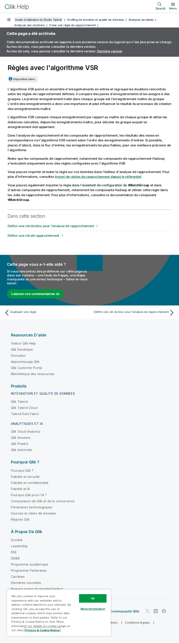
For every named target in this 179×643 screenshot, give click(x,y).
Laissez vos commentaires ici (35, 294)
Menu (173, 8)
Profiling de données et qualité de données (95, 19)
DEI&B (15, 558)
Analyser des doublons (29, 25)
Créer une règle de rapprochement (72, 25)
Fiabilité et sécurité (25, 476)
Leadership (19, 546)
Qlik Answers (21, 437)
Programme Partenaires (29, 570)
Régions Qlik (20, 519)
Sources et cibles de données (33, 513)
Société (16, 540)
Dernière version (109, 51)
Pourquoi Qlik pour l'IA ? (29, 495)
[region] (59, 612)
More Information (93, 608)
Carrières (18, 576)
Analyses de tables (141, 19)
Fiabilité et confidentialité (29, 483)
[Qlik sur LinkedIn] (155, 611)
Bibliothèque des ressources (32, 374)
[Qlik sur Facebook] (164, 611)
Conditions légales (137, 622)
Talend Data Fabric (25, 414)
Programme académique (29, 564)
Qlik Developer (22, 349)
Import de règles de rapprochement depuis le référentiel (98, 177)
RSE (14, 552)
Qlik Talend (19, 401)
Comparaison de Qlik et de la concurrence (42, 501)
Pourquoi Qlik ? (22, 470)
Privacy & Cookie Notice (42, 630)
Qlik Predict (19, 444)
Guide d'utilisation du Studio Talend (38, 19)
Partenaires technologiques (31, 507)
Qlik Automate (21, 450)
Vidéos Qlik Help (23, 343)
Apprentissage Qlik (25, 362)
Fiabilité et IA (20, 489)
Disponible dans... (25, 79)
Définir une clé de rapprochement (33, 235)
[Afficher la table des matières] (8, 19)
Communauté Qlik (124, 611)
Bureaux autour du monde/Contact (37, 589)
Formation (18, 355)
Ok (93, 598)
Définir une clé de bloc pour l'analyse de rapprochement (51, 226)
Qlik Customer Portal (26, 368)
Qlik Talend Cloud (24, 408)
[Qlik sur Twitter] (147, 611)
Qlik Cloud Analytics (25, 431)
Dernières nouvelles (26, 583)
